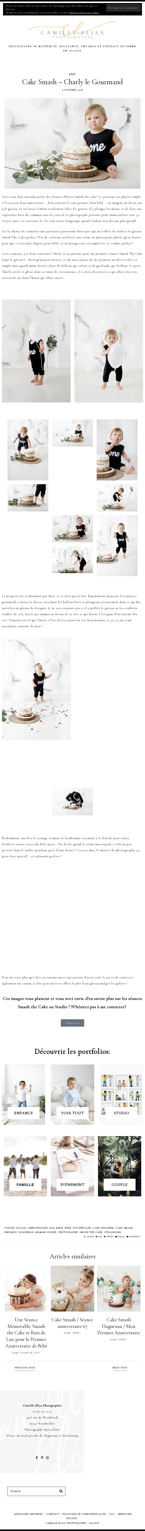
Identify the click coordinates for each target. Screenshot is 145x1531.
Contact (52, 1514)
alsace (21, 1228)
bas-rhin (56, 1228)
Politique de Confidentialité (84, 1514)
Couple (119, 1184)
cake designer (103, 1228)
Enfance (23, 1113)
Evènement (72, 1184)
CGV (112, 1514)
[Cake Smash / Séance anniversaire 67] (72, 1289)
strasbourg (113, 1232)
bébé (68, 1228)
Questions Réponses (28, 1514)
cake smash (124, 1228)
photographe (68, 1232)
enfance (11, 1232)
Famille (25, 1185)
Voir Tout (72, 1113)
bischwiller (82, 1228)
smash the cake (91, 1232)
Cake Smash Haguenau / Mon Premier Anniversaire (118, 1326)
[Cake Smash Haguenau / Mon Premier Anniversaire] (118, 1289)
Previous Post (25, 1367)
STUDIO (121, 1113)
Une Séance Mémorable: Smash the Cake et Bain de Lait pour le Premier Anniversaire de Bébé (26, 1333)
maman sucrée (46, 1232)
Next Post (120, 1367)
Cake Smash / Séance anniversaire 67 (72, 1323)
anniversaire (38, 1228)
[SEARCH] (61, 1491)
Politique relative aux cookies (84, 12)
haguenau (26, 1232)
